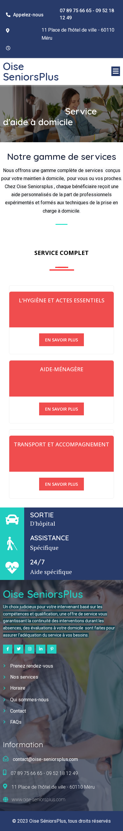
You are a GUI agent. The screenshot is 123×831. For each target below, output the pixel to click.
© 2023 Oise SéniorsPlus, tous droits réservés (61, 821)
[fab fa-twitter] (18, 649)
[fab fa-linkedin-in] (40, 649)
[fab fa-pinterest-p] (51, 649)
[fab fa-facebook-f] (7, 649)
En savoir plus (61, 340)
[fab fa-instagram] (29, 649)
